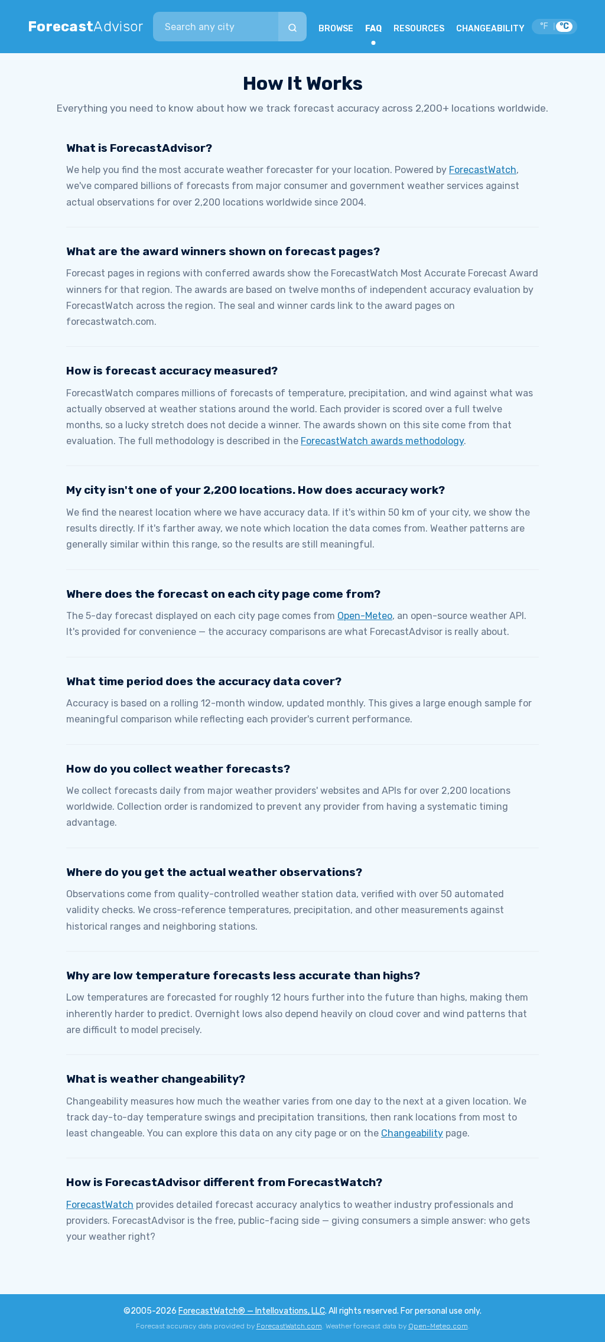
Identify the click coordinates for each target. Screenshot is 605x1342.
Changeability (412, 1133)
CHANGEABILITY (490, 29)
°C (564, 26)
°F (544, 26)
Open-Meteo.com (438, 1326)
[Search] (292, 26)
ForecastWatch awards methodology (382, 441)
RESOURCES (418, 29)
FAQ (373, 29)
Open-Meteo (364, 615)
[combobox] (215, 26)
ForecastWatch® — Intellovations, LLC (251, 1311)
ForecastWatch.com (289, 1326)
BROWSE (335, 29)
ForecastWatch (482, 169)
